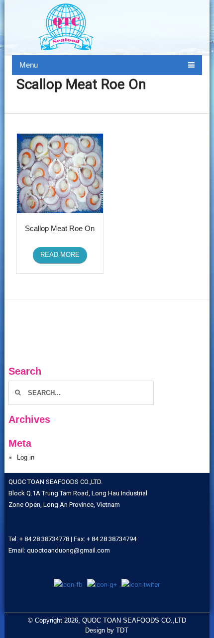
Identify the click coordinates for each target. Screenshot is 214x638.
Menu (28, 65)
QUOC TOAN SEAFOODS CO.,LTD (134, 620)
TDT (122, 630)
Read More (60, 254)
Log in (25, 457)
